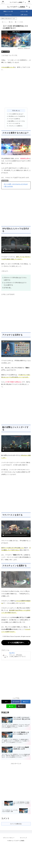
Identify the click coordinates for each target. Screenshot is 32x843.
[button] (21, 706)
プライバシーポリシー (8, 837)
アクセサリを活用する (14, 118)
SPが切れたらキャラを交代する (17, 116)
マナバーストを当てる (14, 123)
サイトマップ (23, 837)
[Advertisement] (16, 89)
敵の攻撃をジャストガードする (17, 121)
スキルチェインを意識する (15, 125)
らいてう (12, 652)
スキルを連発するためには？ (16, 114)
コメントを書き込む (16, 823)
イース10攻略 (6, 51)
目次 (13, 110)
